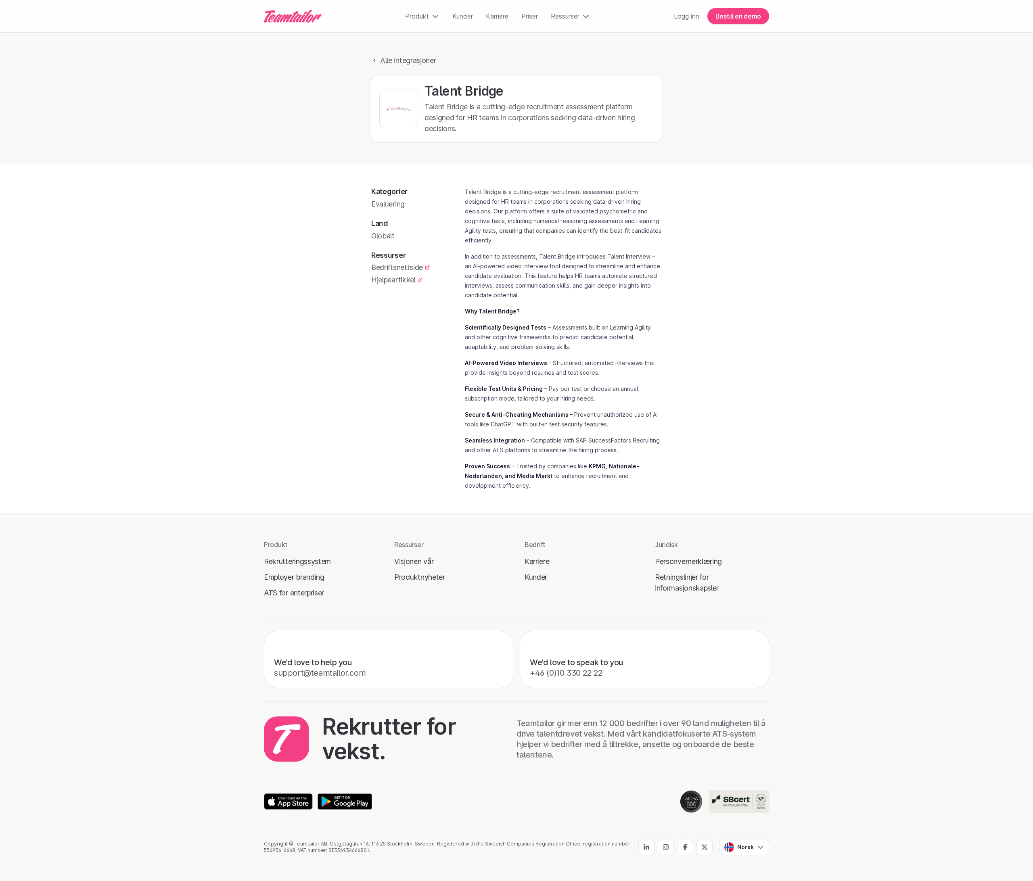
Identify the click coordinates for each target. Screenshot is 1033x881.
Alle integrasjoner (408, 60)
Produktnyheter (419, 577)
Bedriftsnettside (397, 267)
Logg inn (686, 16)
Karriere (497, 16)
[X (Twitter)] (704, 847)
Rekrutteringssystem (297, 561)
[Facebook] (685, 847)
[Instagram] (666, 847)
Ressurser (565, 16)
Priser (529, 16)
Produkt (417, 16)
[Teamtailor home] (293, 16)
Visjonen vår (413, 561)
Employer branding (294, 577)
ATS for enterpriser (294, 593)
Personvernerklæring (688, 561)
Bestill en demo (738, 16)
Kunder (462, 16)
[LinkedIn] (646, 847)
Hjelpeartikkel (393, 280)
